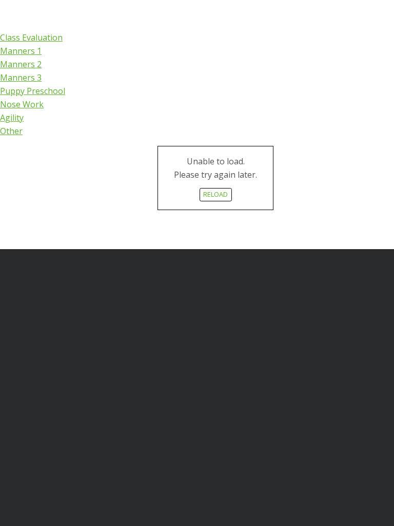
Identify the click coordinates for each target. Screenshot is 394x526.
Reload (215, 194)
